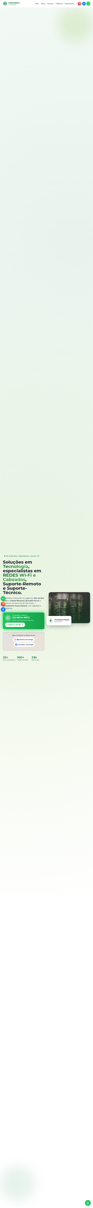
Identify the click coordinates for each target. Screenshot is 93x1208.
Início (37, 4)
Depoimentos (69, 4)
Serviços (50, 4)
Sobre (43, 4)
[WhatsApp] (3, 598)
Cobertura (59, 4)
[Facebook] (3, 609)
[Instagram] (3, 604)
